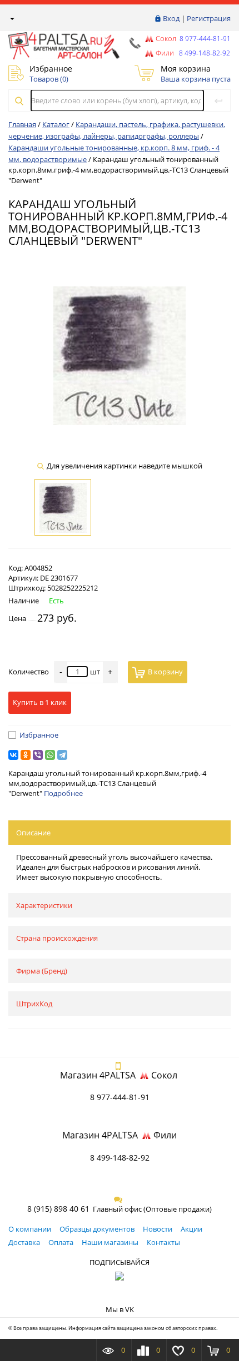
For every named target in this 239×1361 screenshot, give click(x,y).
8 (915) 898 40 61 (58, 1208)
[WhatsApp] (50, 755)
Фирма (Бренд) (41, 971)
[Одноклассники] (26, 755)
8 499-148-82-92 (120, 1157)
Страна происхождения (57, 938)
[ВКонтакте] (13, 755)
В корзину (165, 672)
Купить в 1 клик (40, 702)
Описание (33, 833)
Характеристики (44, 905)
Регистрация (209, 18)
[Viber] (38, 755)
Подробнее (63, 793)
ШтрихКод (34, 1004)
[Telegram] (62, 755)
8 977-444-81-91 (204, 38)
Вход (171, 18)
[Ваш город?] (11, 18)
